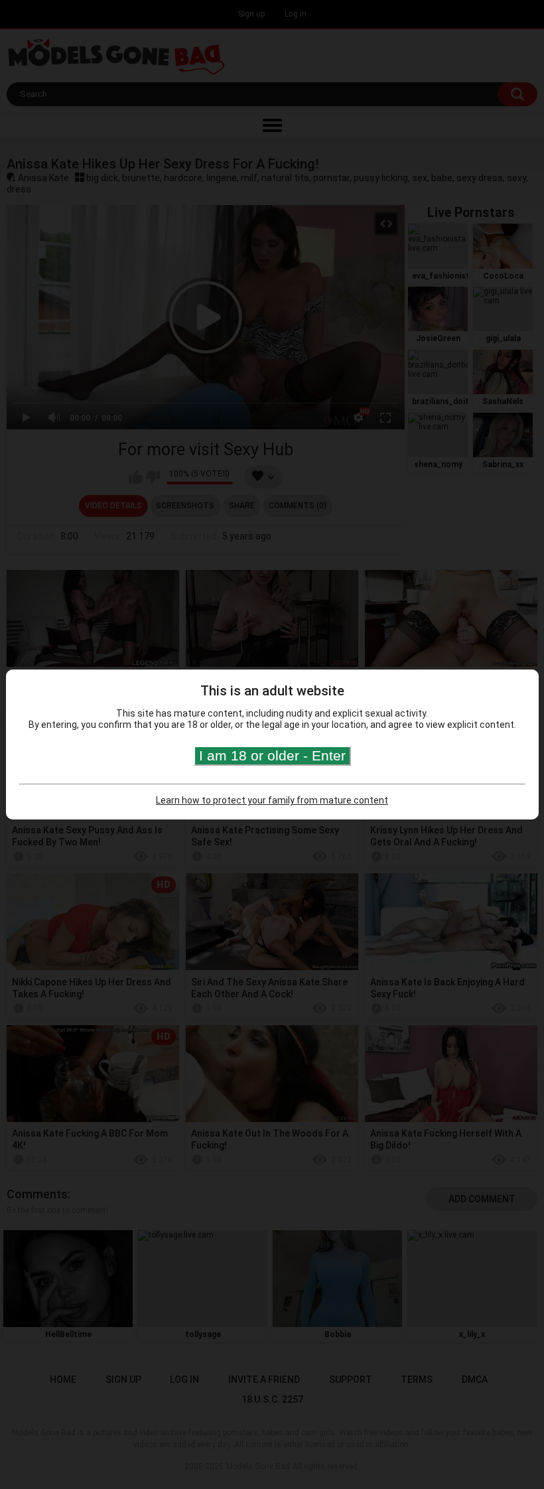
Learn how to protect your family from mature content (272, 800)
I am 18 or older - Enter (272, 755)
